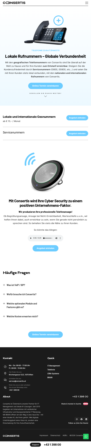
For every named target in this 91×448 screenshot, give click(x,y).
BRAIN (49, 377)
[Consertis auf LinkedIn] (86, 419)
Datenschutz (55, 435)
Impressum (44, 435)
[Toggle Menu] (87, 3)
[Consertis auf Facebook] (81, 419)
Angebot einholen (77, 118)
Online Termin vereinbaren (45, 86)
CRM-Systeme (53, 373)
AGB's (65, 435)
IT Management (53, 366)
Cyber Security (56, 200)
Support (35, 445)
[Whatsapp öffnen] (86, 436)
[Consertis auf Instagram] (77, 419)
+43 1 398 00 (80, 396)
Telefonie (51, 370)
